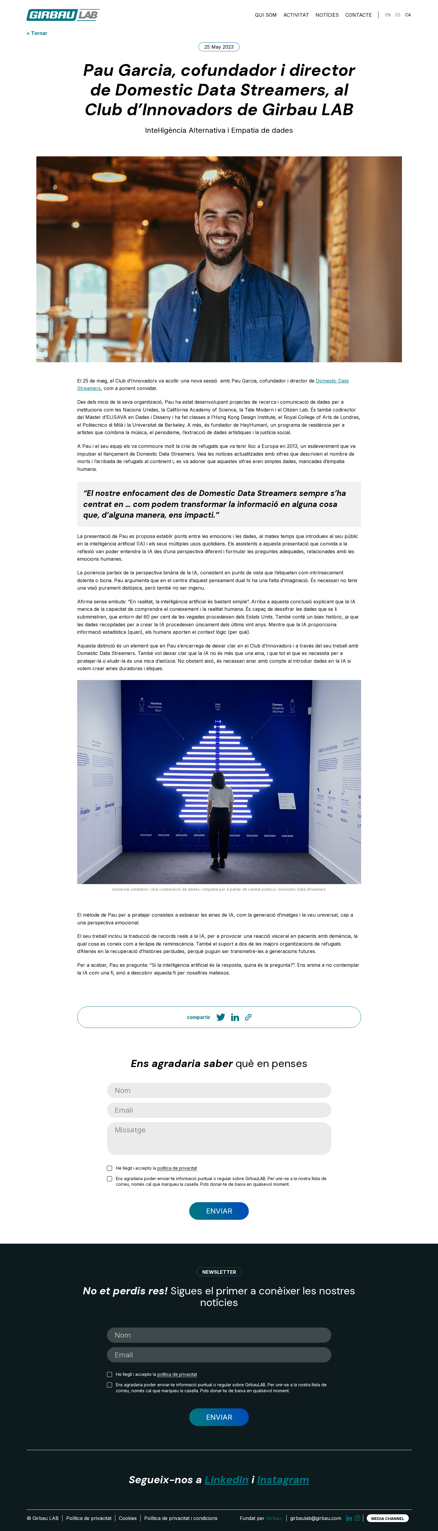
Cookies (128, 1518)
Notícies (327, 15)
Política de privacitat (88, 1518)
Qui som (266, 15)
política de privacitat (177, 1168)
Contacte (358, 15)
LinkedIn (227, 1480)
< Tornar (37, 33)
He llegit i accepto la (156, 1168)
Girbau (273, 1518)
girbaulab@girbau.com (315, 1518)
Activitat (296, 15)
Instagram (283, 1480)
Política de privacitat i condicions (181, 1518)
